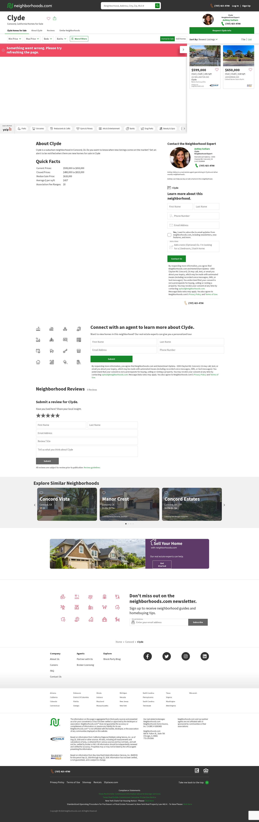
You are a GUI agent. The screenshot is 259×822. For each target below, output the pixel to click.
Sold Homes (181, 39)
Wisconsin (193, 693)
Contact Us (55, 676)
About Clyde (36, 30)
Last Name (201, 206)
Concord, (11, 23)
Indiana (100, 697)
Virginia (169, 697)
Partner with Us (85, 659)
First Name (175, 206)
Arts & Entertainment (111, 128)
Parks (24, 128)
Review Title (44, 441)
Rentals (98, 782)
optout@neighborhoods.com (192, 288)
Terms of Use (211, 294)
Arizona (53, 693)
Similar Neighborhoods (70, 30)
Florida (76, 701)
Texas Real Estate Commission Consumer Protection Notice (129, 797)
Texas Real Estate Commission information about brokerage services (130, 793)
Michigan (123, 693)
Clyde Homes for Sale (17, 30)
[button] (183, 49)
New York (123, 705)
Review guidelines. (92, 467)
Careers (54, 664)
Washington (170, 701)
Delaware (77, 693)
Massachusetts (102, 705)
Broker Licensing (85, 664)
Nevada (123, 697)
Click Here (149, 800)
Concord (129, 641)
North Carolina (148, 693)
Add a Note (174, 241)
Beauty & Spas (169, 128)
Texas (168, 693)
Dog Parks (149, 128)
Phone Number (182, 216)
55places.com (111, 782)
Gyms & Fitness (86, 128)
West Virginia (171, 705)
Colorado (53, 701)
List (250, 39)
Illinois (99, 693)
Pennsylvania (148, 697)
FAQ (52, 670)
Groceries (40, 128)
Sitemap (86, 782)
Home (119, 641)
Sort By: (193, 39)
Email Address (181, 225)
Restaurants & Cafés (62, 128)
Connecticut (55, 705)
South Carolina (148, 701)
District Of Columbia (81, 697)
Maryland (100, 701)
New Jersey (124, 701)
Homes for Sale (167, 39)
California (22, 23)
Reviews (51, 30)
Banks (132, 128)
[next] (217, 55)
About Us (54, 659)
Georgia (76, 705)
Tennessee (147, 705)
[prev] (192, 55)
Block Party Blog (112, 659)
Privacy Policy (195, 294)
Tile (243, 39)
